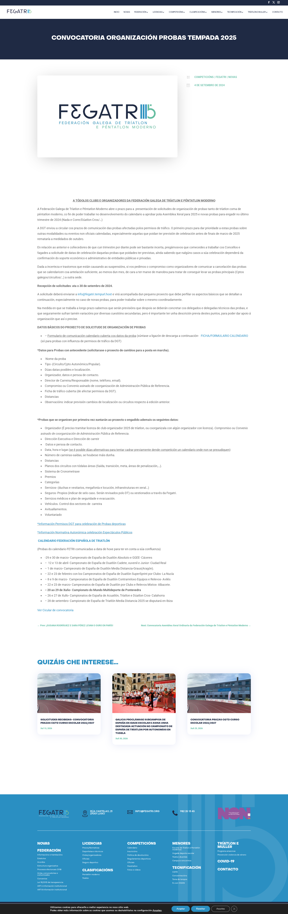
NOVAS (127, 12)
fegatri (221, 77)
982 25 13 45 (187, 811)
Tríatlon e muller (257, 12)
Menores (216, 12)
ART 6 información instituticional (52, 886)
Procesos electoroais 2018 (49, 870)
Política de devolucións (137, 855)
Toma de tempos (179, 879)
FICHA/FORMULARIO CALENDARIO (224, 335)
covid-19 (226, 861)
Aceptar (180, 908)
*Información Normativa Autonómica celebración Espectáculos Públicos (84, 532)
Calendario (132, 848)
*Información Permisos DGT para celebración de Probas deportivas (81, 524)
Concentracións (179, 876)
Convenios (42, 879)
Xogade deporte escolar (183, 853)
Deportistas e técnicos (92, 852)
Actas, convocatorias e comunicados (47, 874)
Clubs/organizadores (91, 855)
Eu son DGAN (178, 883)
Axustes (157, 910)
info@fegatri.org (147, 811)
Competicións (176, 12)
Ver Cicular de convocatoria (55, 610)
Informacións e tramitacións (49, 855)
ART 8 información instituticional (52, 890)
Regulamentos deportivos (139, 859)
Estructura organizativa (47, 866)
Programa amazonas (227, 851)
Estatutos (41, 859)
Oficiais (85, 859)
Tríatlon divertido (179, 857)
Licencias (157, 12)
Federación (140, 12)
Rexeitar (200, 908)
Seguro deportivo (90, 863)
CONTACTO (277, 12)
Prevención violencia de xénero (232, 855)
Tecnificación (234, 12)
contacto (228, 869)
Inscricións (132, 852)
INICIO (116, 12)
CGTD (175, 872)
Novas (232, 77)
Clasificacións (197, 12)
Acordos (41, 862)
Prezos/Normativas (90, 848)
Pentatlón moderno (91, 875)
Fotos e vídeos (133, 870)
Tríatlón (85, 878)
